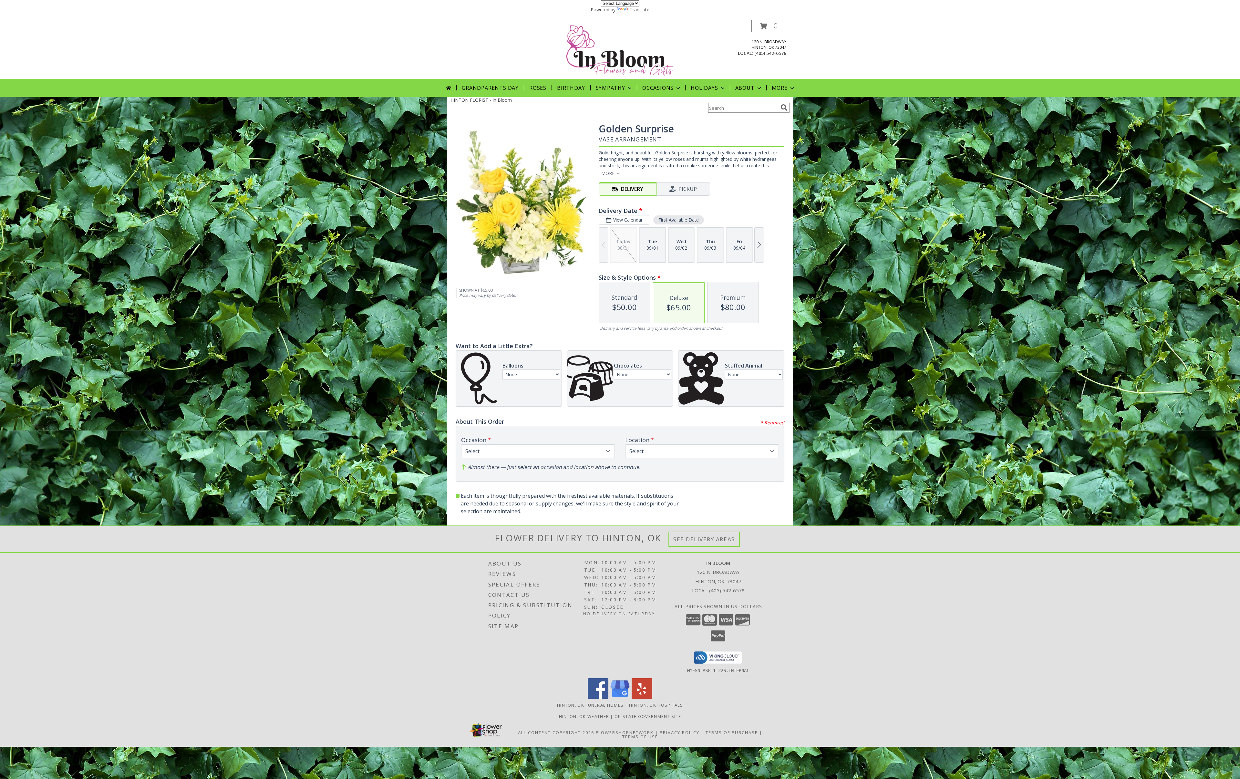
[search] (784, 107)
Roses (537, 87)
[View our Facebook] (598, 697)
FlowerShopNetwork (625, 732)
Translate (639, 9)
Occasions (658, 87)
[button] (768, 26)
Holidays (704, 87)
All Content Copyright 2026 (556, 732)
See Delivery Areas (704, 539)
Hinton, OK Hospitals (656, 705)
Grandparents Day (490, 87)
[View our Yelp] (642, 697)
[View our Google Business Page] (620, 697)
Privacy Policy (679, 732)
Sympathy (610, 87)
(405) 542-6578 (770, 53)
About (745, 87)
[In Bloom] (620, 49)
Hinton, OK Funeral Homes (590, 705)
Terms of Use (640, 737)
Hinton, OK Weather (584, 716)
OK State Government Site (648, 716)
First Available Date (678, 220)
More (780, 87)
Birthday (571, 87)
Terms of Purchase (732, 732)
